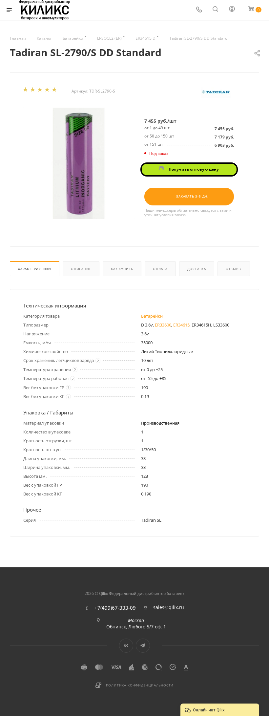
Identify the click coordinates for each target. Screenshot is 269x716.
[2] (33, 91)
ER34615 (181, 325)
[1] (26, 91)
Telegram (143, 646)
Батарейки (152, 316)
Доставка (196, 268)
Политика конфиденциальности (140, 685)
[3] (40, 91)
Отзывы (234, 268)
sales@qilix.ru (168, 607)
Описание (81, 268)
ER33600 (163, 325)
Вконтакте (126, 646)
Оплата (160, 268)
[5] (54, 91)
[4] (47, 91)
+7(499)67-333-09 (115, 607)
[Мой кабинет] (232, 10)
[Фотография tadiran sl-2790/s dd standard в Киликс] (78, 163)
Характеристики (34, 268)
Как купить (122, 268)
